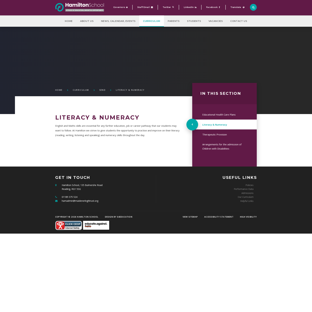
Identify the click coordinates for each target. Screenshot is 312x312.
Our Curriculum (246, 196)
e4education (124, 216)
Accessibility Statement (219, 216)
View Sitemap (190, 216)
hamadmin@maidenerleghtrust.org (80, 200)
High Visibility (248, 216)
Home (59, 90)
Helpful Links (247, 200)
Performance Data (244, 189)
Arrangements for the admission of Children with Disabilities (221, 146)
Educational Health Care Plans (219, 114)
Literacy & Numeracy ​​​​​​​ (130, 90)
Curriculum (81, 90)
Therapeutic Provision (214, 134)
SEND (102, 90)
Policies (250, 185)
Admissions (247, 193)
